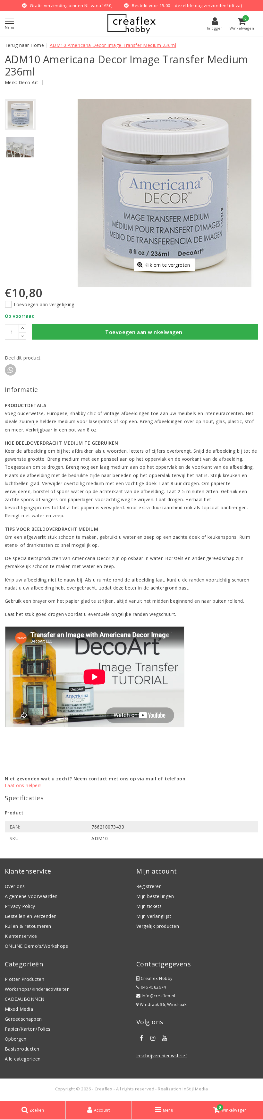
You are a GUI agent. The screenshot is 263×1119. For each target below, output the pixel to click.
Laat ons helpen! (23, 785)
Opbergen (16, 1039)
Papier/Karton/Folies (28, 1029)
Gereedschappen (23, 1019)
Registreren (149, 886)
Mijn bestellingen (155, 896)
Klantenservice (21, 936)
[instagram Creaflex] (152, 1038)
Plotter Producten (24, 979)
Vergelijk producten (157, 926)
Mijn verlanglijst (153, 916)
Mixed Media (19, 1009)
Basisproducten (22, 1049)
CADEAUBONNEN (25, 999)
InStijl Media (195, 1089)
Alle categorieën (23, 1059)
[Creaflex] (131, 23)
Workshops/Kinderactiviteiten (37, 989)
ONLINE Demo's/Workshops (36, 946)
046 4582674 (153, 987)
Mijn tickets (149, 906)
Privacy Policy (20, 906)
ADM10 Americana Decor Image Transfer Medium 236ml (113, 45)
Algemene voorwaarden (31, 896)
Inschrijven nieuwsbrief (161, 1055)
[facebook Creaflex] (141, 1038)
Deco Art (28, 82)
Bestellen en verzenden (31, 916)
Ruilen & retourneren (28, 926)
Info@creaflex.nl (158, 996)
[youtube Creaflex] (164, 1038)
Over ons (15, 886)
